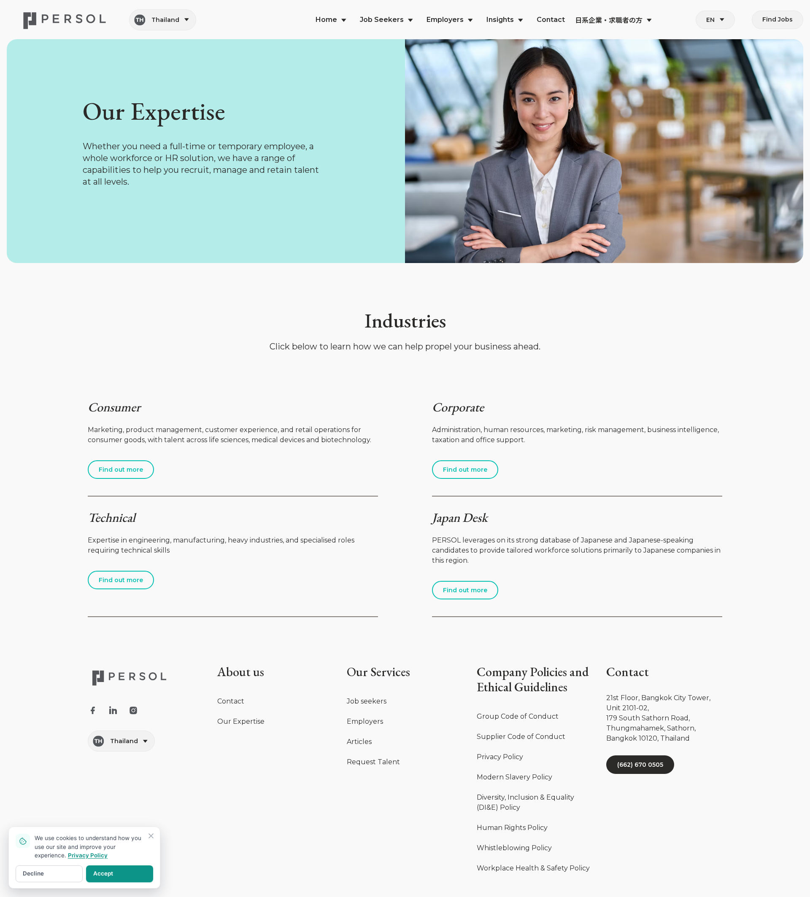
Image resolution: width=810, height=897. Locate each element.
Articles (359, 742)
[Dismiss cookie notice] (151, 835)
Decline (33, 873)
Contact (230, 701)
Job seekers (366, 701)
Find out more (121, 469)
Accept (103, 873)
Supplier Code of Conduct (521, 737)
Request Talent (373, 762)
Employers (365, 721)
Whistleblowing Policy (514, 848)
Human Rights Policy (512, 828)
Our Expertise (241, 721)
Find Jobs (777, 19)
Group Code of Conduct (518, 716)
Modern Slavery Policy (514, 777)
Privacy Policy (500, 757)
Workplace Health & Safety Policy (533, 868)
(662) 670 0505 (640, 764)
